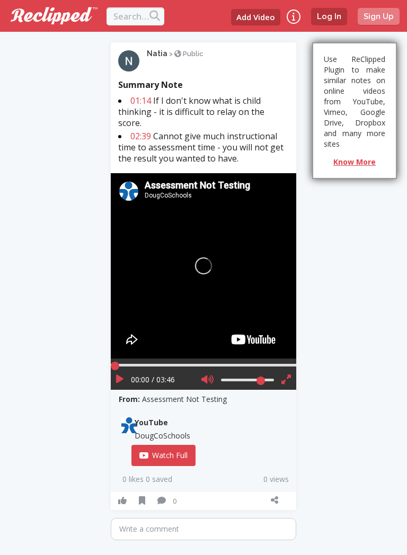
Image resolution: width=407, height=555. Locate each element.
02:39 (140, 136)
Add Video (255, 17)
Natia (157, 53)
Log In (329, 16)
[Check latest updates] (293, 17)
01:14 (140, 100)
